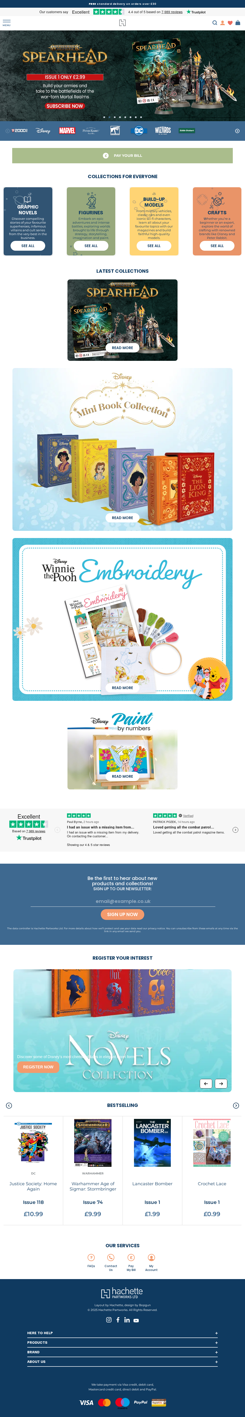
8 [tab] (141, 117)
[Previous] (206, 1084)
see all (27, 245)
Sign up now (122, 914)
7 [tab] (136, 117)
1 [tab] (104, 117)
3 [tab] (115, 117)
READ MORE (122, 347)
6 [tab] (130, 117)
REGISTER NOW (38, 1067)
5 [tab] (125, 117)
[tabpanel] (122, 75)
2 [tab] (109, 117)
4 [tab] (120, 117)
